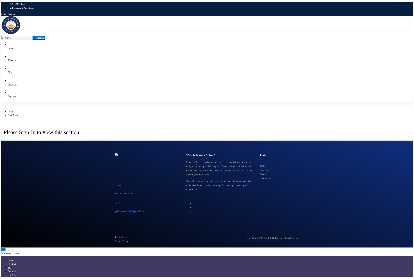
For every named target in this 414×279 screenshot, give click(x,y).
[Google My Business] (194, 212)
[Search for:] (17, 38)
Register (11, 14)
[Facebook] (194, 203)
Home (10, 111)
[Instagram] (194, 207)
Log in (4, 14)
